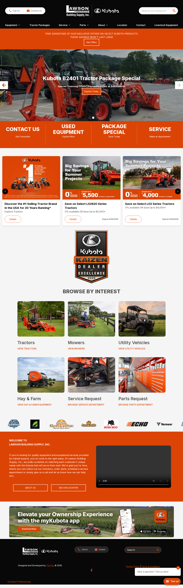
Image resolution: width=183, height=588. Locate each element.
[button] (14, 10)
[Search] (157, 549)
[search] (174, 10)
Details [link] (12, 219)
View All (30, 67)
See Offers (91, 42)
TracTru (50, 565)
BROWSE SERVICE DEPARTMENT (86, 404)
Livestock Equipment (166, 25)
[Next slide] (178, 191)
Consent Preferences (19, 581)
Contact (140, 25)
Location (122, 25)
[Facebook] (91, 570)
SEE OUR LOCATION (68, 488)
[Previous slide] (5, 191)
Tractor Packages (39, 25)
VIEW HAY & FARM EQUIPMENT (34, 404)
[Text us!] (172, 581)
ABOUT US (30, 488)
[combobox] (158, 10)
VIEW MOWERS (76, 348)
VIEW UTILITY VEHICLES (132, 348)
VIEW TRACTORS (26, 348)
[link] (133, 467)
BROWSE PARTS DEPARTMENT (136, 404)
